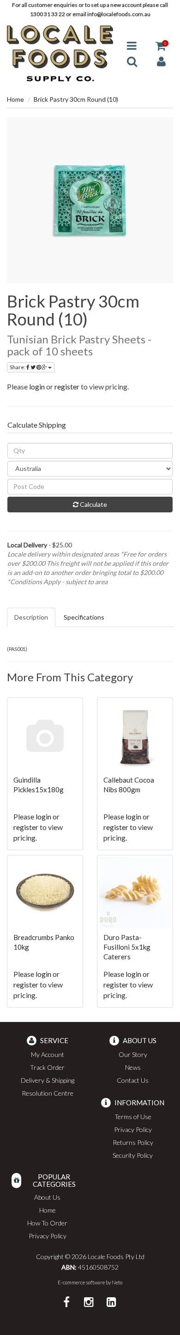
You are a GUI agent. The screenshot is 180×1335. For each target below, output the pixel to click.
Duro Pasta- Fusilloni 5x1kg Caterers (126, 947)
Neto (117, 1282)
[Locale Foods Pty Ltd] (60, 53)
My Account (47, 1054)
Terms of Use (132, 1116)
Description (31, 617)
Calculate (92, 504)
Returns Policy (133, 1142)
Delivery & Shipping (47, 1080)
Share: (18, 367)
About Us (47, 1197)
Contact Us (133, 1080)
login (37, 386)
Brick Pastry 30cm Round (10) (76, 99)
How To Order (47, 1223)
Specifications (84, 617)
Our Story (133, 1054)
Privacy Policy (133, 1129)
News (133, 1067)
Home (15, 99)
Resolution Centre (47, 1093)
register (66, 386)
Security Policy (133, 1155)
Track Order (47, 1067)
